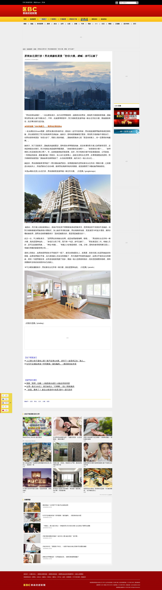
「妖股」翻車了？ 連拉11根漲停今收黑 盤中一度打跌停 (49, 390)
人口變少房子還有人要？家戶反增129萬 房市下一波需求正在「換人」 (55, 361)
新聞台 (34, 577)
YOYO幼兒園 (76, 577)
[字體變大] (5, 400)
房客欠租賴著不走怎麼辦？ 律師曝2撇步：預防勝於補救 (98, 438)
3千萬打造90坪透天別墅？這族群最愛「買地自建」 (37, 489)
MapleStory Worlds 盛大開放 (32, 437)
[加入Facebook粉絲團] (5, 407)
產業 (48, 23)
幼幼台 (49, 577)
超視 (64, 577)
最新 (25, 23)
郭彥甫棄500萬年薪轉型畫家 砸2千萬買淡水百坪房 (98, 464)
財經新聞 (33, 19)
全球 (62, 23)
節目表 (26, 574)
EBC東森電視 (27, 2)
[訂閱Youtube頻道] (5, 411)
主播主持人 (32, 574)
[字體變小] (5, 403)
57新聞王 (53, 19)
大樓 (44, 401)
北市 (39, 401)
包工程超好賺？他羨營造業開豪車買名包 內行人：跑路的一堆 (37, 464)
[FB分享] (5, 396)
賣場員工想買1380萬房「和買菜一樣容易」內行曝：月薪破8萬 (67, 489)
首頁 (25, 19)
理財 (89, 23)
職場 (110, 23)
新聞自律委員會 (42, 574)
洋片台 (59, 577)
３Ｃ (96, 23)
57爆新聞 (63, 19)
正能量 (117, 23)
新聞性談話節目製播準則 (66, 574)
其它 (134, 23)
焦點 (31, 23)
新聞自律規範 (53, 574)
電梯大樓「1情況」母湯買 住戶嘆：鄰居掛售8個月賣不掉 (67, 464)
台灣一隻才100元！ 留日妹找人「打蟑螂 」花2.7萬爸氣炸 (50, 386)
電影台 (54, 577)
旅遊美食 (104, 19)
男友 (35, 401)
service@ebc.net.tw (135, 585)
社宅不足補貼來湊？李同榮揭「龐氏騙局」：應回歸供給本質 (51, 364)
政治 (55, 23)
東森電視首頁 (27, 577)
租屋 (48, 401)
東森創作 (83, 577)
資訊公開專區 (79, 574)
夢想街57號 (73, 19)
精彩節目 (94, 19)
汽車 (82, 23)
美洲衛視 (68, 577)
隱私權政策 (137, 582)
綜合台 (39, 577)
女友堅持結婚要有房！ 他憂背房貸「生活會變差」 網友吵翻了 (67, 438)
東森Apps (37, 2)
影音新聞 (40, 23)
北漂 (31, 401)
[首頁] (30, 10)
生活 (103, 23)
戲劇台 (44, 577)
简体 (43, 2)
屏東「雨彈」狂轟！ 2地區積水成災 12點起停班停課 (48, 383)
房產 (75, 23)
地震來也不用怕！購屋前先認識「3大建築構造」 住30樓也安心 (98, 489)
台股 (69, 23)
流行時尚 (126, 23)
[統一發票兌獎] (126, 133)
